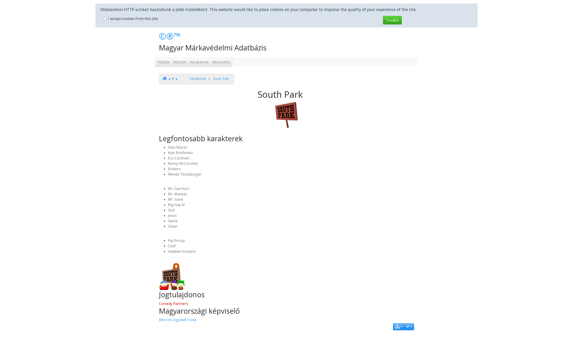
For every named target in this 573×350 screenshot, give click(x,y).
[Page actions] (409, 326)
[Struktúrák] (398, 326)
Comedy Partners (173, 303)
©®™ (170, 36)
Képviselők (221, 62)
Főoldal (164, 62)
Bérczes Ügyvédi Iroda (177, 319)
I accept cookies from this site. (133, 18)
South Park (221, 78)
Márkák (179, 62)
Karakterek (199, 62)
